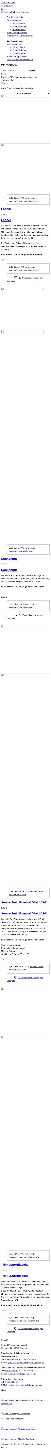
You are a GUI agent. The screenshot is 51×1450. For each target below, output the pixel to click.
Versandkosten (15, 201)
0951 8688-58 (11, 1382)
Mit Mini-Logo (18, 23)
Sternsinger (24, 1414)
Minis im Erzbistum (26, 1429)
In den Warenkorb (31, 201)
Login (3, 9)
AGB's (4, 1447)
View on (4, 83)
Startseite (5, 77)
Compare (11, 281)
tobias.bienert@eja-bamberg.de (22, 1374)
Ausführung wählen (17, 894)
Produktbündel (19, 29)
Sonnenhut (9, 558)
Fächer (6, 208)
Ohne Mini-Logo (19, 26)
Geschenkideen (14, 20)
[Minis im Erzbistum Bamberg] (15, 12)
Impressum (42, 1444)
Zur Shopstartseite (15, 17)
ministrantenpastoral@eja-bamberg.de (25, 1385)
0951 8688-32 (11, 1371)
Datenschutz (28, 1444)
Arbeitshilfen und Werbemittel (20, 36)
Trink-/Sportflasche (14, 1264)
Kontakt (16, 1444)
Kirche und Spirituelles (17, 33)
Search (32, 71)
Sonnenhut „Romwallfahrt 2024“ (24, 902)
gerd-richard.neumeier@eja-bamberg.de (26, 1362)
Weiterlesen (28, 551)
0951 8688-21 (11, 1359)
